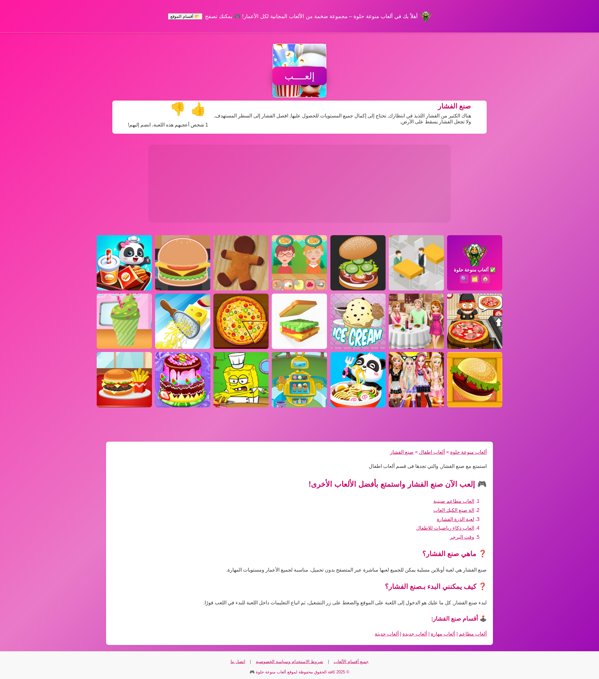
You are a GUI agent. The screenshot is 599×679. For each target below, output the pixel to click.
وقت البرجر (462, 537)
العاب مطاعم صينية (453, 501)
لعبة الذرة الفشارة (455, 519)
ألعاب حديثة (387, 634)
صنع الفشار (402, 452)
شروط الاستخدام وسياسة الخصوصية (289, 661)
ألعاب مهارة (443, 634)
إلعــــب (299, 76)
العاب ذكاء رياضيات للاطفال (445, 528)
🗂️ (474, 279)
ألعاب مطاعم (473, 634)
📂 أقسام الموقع (185, 16)
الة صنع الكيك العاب (453, 510)
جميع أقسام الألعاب (351, 661)
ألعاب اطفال (432, 452)
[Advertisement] (299, 184)
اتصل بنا (238, 661)
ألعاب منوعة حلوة (468, 452)
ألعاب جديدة (414, 634)
